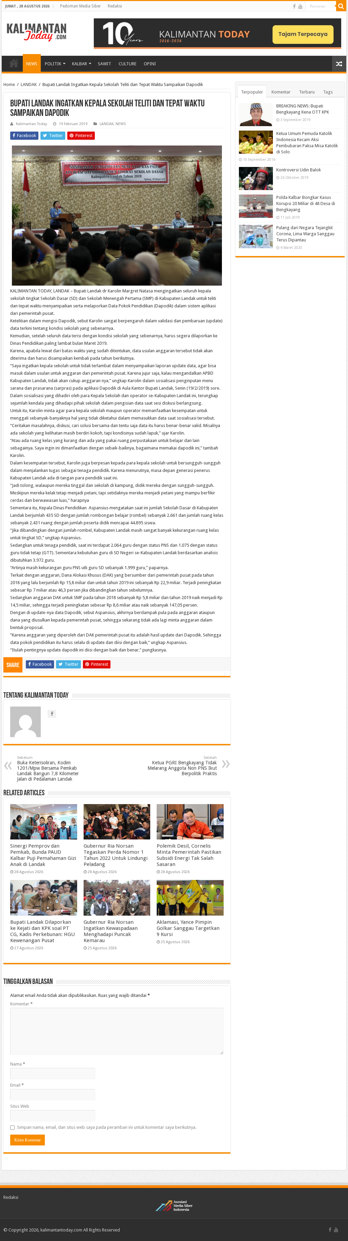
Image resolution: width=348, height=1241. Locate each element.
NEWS (31, 63)
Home (9, 84)
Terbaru (307, 92)
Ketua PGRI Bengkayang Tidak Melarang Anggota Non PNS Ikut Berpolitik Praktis (182, 765)
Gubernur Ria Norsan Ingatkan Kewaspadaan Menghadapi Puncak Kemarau (111, 931)
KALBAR (79, 63)
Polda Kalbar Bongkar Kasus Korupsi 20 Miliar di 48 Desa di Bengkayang (305, 203)
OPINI (150, 63)
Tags (328, 92)
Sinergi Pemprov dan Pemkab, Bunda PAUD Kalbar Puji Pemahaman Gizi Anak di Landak (43, 855)
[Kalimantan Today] (36, 32)
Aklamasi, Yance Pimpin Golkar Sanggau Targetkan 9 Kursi (188, 928)
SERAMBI (14, 63)
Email (17, 1085)
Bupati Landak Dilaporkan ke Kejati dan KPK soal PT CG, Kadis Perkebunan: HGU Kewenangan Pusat (42, 931)
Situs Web (19, 1106)
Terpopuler (252, 92)
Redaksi (115, 6)
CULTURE (127, 63)
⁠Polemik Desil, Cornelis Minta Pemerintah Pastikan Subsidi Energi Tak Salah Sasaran (189, 855)
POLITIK (53, 63)
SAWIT (104, 63)
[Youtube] (300, 6)
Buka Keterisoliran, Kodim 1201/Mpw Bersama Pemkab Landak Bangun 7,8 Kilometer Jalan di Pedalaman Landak (48, 768)
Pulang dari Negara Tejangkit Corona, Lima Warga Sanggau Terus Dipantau (305, 233)
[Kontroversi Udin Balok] (256, 178)
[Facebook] (294, 6)
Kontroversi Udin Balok (298, 169)
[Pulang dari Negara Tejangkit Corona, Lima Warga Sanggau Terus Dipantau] (256, 236)
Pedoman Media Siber (80, 6)
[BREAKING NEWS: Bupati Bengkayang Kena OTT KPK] (256, 114)
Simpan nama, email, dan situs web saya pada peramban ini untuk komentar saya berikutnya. (106, 1127)
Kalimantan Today (31, 124)
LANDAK (29, 84)
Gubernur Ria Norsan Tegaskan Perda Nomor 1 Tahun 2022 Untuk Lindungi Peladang (115, 855)
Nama (17, 1064)
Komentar (21, 1003)
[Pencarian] (341, 6)
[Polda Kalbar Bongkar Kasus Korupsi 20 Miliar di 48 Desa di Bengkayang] (256, 206)
